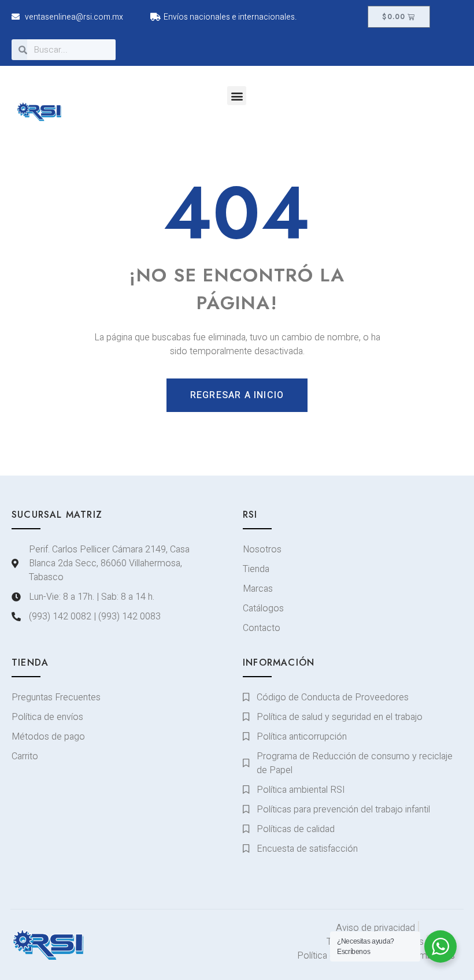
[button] (236, 95)
